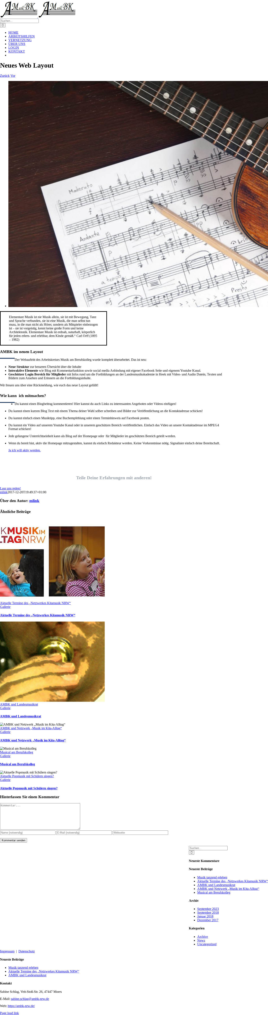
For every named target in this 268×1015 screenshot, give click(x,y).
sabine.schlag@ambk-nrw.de (30, 999)
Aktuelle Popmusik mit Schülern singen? (27, 776)
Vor (12, 75)
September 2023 (208, 909)
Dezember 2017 (207, 920)
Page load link (9, 1013)
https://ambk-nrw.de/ (21, 1006)
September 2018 (208, 912)
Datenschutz (26, 951)
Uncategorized (206, 944)
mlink (4, 492)
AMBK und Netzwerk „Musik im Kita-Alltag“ (31, 728)
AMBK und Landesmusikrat (19, 704)
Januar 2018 (205, 916)
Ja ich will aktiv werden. (24, 450)
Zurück (5, 75)
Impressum (7, 951)
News (201, 940)
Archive (202, 936)
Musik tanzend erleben (212, 877)
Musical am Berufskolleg (16, 752)
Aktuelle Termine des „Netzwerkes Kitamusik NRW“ (35, 603)
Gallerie (5, 607)
